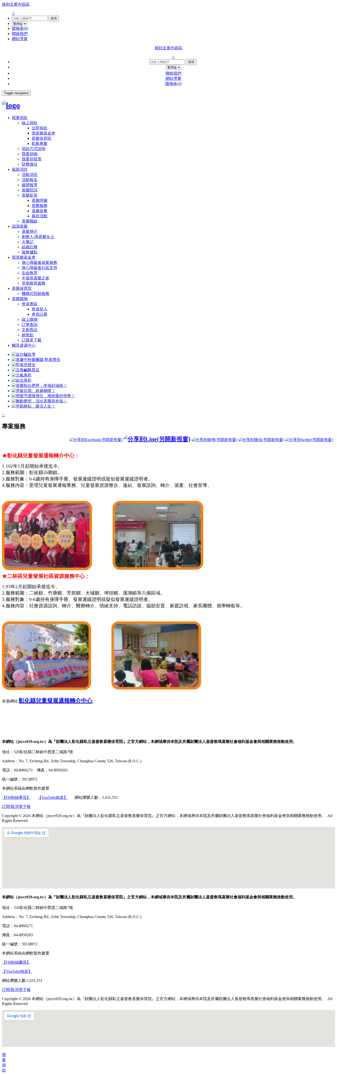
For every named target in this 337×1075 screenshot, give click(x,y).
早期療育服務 (33, 283)
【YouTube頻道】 (52, 797)
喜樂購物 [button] (20, 299)
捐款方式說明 (33, 149)
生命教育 (29, 273)
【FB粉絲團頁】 (16, 962)
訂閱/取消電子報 (16, 806)
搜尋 (54, 18)
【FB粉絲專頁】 (16, 797)
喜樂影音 (29, 195)
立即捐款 (39, 128)
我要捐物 (29, 154)
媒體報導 (29, 185)
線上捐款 (29, 123)
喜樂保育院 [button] (22, 288)
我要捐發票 (31, 159)
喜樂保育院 (41, 138)
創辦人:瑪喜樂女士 (38, 237)
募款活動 (39, 216)
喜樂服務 (39, 206)
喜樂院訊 (29, 190)
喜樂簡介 (29, 231)
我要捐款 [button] (20, 118)
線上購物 (29, 319)
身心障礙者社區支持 (39, 268)
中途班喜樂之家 (35, 278)
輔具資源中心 (24, 345)
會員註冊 (39, 314)
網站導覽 (20, 39)
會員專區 (29, 304)
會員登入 (39, 309)
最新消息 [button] (20, 169)
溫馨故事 (39, 211)
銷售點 (28, 335)
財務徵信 (29, 164)
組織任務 (29, 247)
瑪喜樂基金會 (43, 133)
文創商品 (29, 330)
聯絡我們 (20, 34)
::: (13, 13)
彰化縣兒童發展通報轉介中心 (56, 701)
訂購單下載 (31, 340)
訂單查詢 (29, 325)
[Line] (157, 439)
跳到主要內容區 (16, 4)
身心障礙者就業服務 (39, 262)
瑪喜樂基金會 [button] (24, 257)
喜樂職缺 (29, 221)
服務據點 (29, 252)
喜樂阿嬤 (39, 200)
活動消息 (29, 174)
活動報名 (29, 180)
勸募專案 (39, 143)
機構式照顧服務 (35, 293)
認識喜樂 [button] (20, 226)
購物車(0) (20, 28)
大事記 (28, 242)
